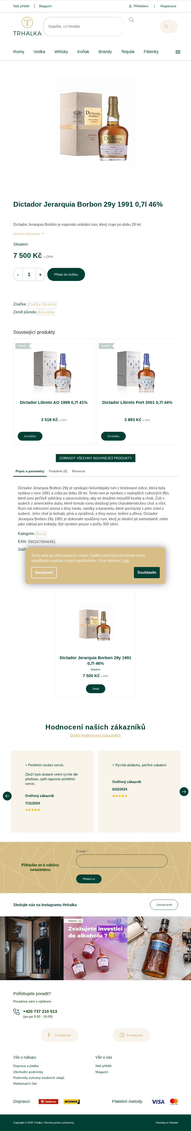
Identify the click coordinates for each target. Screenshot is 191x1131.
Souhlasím (146, 572)
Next (184, 791)
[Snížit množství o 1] (18, 274)
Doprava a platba (26, 1066)
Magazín (45, 6)
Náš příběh (21, 6)
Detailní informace (26, 234)
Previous (7, 796)
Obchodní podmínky (28, 1072)
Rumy (41, 534)
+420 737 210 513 (40, 1011)
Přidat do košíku (66, 274)
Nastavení (44, 572)
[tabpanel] (95, 645)
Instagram (135, 1035)
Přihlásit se (89, 879)
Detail (95, 688)
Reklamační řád (25, 1083)
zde (126, 561)
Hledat (130, 20)
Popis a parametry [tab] (30, 471)
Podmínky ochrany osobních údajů (38, 1078)
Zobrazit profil (164, 904)
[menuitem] (19, 51)
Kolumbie (46, 312)
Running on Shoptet (167, 1122)
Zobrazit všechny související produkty (95, 458)
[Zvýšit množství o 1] (40, 274)
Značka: (42, 304)
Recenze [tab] (78, 471)
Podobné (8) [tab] (58, 471)
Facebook (63, 1035)
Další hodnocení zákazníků (95, 735)
